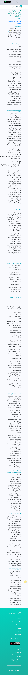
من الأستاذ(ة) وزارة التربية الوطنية (14, 22)
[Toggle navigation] (6, 6)
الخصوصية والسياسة (14, 670)
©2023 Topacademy (14, 667)
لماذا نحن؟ (18, 624)
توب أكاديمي (16, 6)
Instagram (18, 634)
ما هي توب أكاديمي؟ (16, 621)
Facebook (18, 632)
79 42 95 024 (17, 652)
